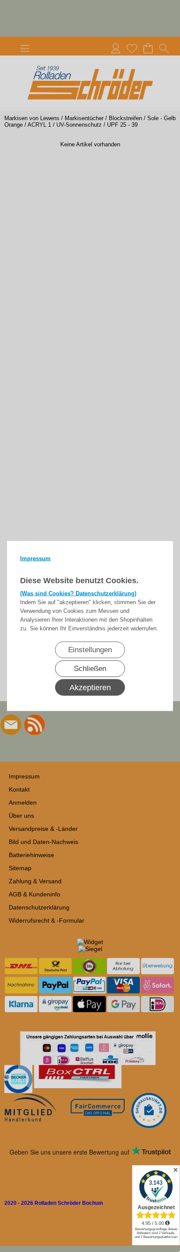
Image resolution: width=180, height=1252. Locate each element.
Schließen (90, 668)
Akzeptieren (90, 687)
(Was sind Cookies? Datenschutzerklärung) (78, 593)
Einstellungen (90, 650)
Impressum (35, 558)
